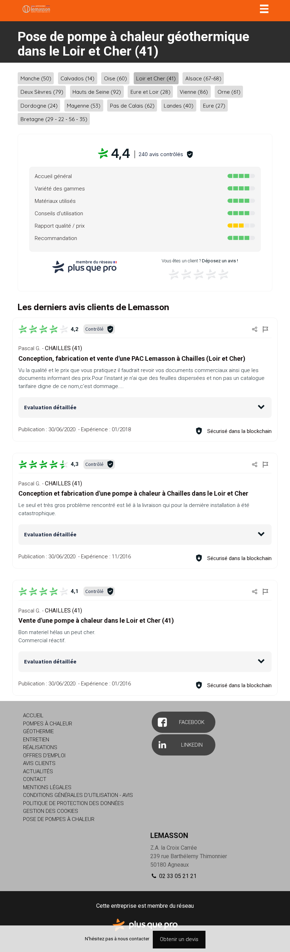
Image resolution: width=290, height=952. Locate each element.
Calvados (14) (77, 78)
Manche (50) (36, 78)
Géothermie (38, 731)
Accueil (33, 715)
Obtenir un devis (179, 939)
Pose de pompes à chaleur (58, 819)
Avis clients (39, 763)
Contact (34, 779)
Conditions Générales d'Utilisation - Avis (78, 795)
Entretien (36, 739)
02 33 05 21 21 (177, 876)
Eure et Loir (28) (150, 92)
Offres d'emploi (44, 755)
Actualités (38, 771)
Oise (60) (115, 78)
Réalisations (40, 747)
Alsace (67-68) (203, 78)
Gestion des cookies (50, 811)
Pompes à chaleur (47, 723)
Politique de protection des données (73, 803)
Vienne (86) (194, 92)
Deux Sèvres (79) (42, 92)
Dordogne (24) (39, 105)
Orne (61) (229, 92)
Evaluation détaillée (50, 407)
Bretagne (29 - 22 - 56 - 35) (54, 119)
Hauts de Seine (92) (96, 92)
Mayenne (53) (83, 105)
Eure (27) (214, 105)
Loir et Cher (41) (156, 78)
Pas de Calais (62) (132, 105)
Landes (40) (178, 105)
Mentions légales (47, 787)
